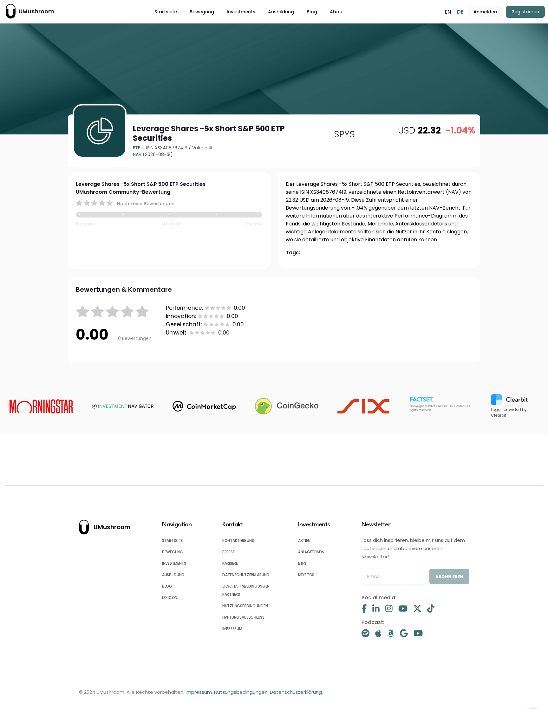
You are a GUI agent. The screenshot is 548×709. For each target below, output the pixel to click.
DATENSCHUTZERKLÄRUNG (246, 574)
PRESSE (228, 552)
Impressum (199, 692)
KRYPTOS (306, 574)
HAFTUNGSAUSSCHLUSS (243, 617)
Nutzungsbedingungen (241, 692)
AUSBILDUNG (173, 574)
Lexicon (169, 597)
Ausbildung (281, 12)
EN (448, 12)
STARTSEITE (172, 540)
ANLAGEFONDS (311, 552)
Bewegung (202, 12)
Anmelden (485, 12)
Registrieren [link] (525, 12)
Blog (312, 12)
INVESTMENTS (174, 563)
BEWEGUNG (172, 552)
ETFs (302, 563)
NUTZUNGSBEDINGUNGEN (245, 605)
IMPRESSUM (232, 628)
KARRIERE (230, 563)
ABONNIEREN (449, 577)
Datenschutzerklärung (296, 692)
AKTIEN (304, 540)
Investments (241, 12)
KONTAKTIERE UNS (238, 540)
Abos (336, 12)
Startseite (165, 12)
